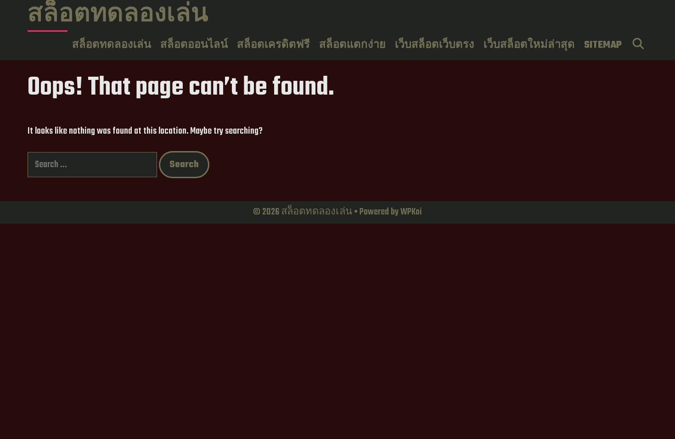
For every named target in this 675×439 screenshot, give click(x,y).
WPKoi (411, 212)
